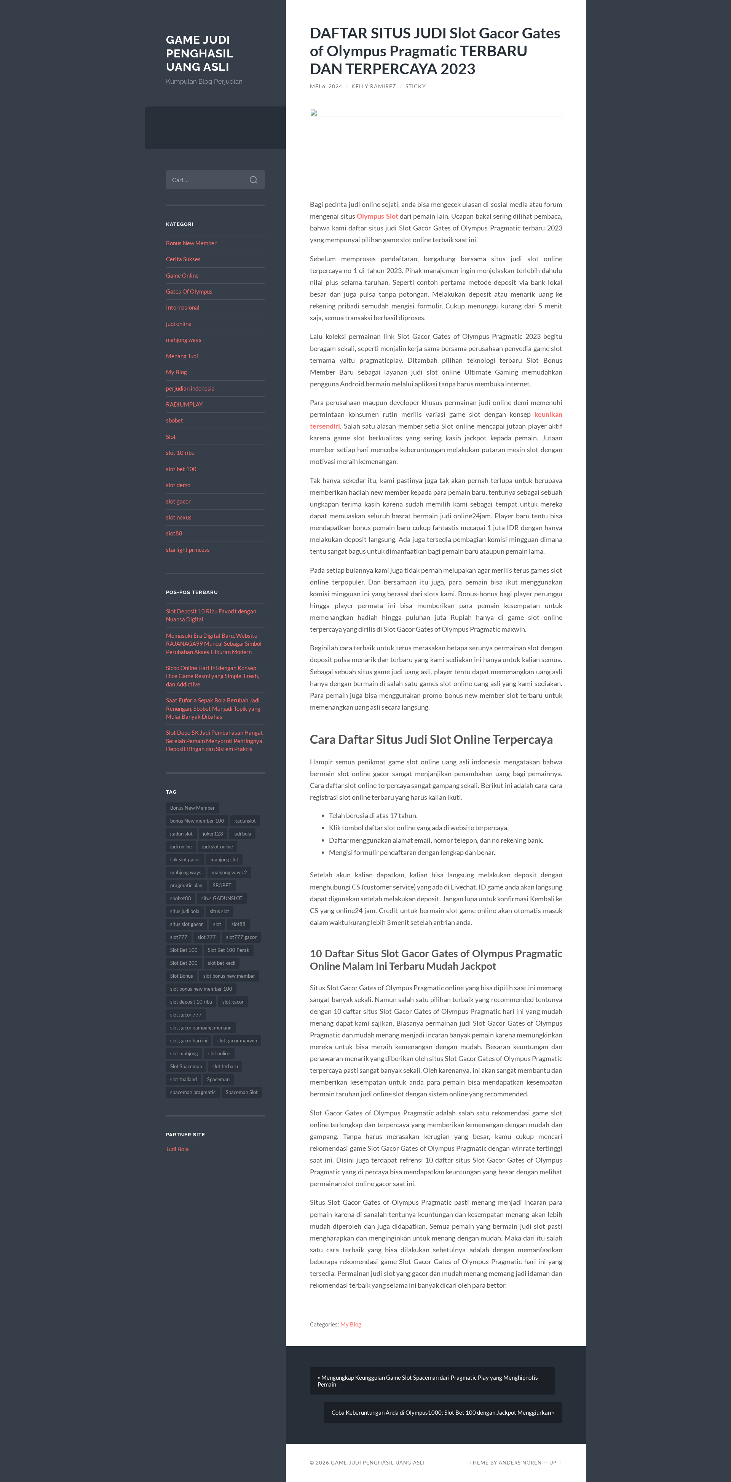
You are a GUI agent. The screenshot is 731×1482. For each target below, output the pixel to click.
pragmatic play (186, 885)
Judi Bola (177, 1148)
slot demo (178, 484)
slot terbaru (225, 1066)
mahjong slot (224, 859)
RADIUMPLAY (184, 404)
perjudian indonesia (190, 388)
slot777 (178, 937)
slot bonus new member (229, 976)
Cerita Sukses (183, 259)
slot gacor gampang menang (200, 1028)
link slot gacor (185, 859)
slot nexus (179, 517)
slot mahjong (184, 1053)
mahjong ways (183, 339)
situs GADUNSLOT (222, 898)
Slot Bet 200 (184, 963)
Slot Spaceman (186, 1066)
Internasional (183, 307)
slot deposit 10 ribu (191, 1002)
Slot (171, 436)
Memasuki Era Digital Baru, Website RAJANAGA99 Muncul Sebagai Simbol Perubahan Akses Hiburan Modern (214, 643)
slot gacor (178, 501)
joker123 (213, 834)
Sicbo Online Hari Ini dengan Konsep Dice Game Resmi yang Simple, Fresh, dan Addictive (212, 676)
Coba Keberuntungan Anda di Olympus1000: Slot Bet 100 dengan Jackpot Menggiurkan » (443, 1412)
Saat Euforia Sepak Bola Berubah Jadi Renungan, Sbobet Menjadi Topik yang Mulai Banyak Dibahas (213, 708)
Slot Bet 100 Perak (228, 950)
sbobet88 (180, 898)
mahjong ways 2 (229, 872)
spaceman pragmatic (192, 1092)
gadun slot (181, 834)
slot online (219, 1053)
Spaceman (218, 1079)
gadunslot (245, 821)
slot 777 (207, 937)
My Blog (176, 372)
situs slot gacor (186, 924)
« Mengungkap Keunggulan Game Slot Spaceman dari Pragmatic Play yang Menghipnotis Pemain (428, 1381)
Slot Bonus (181, 976)
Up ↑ (555, 1463)
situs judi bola (185, 911)
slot (217, 924)
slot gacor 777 (186, 1015)
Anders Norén (520, 1463)
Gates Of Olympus (189, 291)
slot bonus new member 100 (201, 989)
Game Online (182, 275)
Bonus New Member (191, 243)
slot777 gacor (241, 937)
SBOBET (222, 885)
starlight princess (188, 549)
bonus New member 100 (197, 821)
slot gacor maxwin (237, 1040)
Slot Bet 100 (184, 950)
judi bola (242, 834)
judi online (179, 323)
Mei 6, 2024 (326, 86)
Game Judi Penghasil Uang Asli (199, 53)
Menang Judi (182, 356)
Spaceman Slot (242, 1092)
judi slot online (217, 846)
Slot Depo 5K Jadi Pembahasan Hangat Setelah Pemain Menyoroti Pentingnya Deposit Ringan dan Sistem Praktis (214, 740)
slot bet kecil (221, 963)
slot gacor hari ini (188, 1040)
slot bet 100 (181, 468)
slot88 (174, 533)
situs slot (219, 911)
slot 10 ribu (180, 452)
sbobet (174, 420)
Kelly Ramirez (373, 86)
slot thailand (183, 1079)
